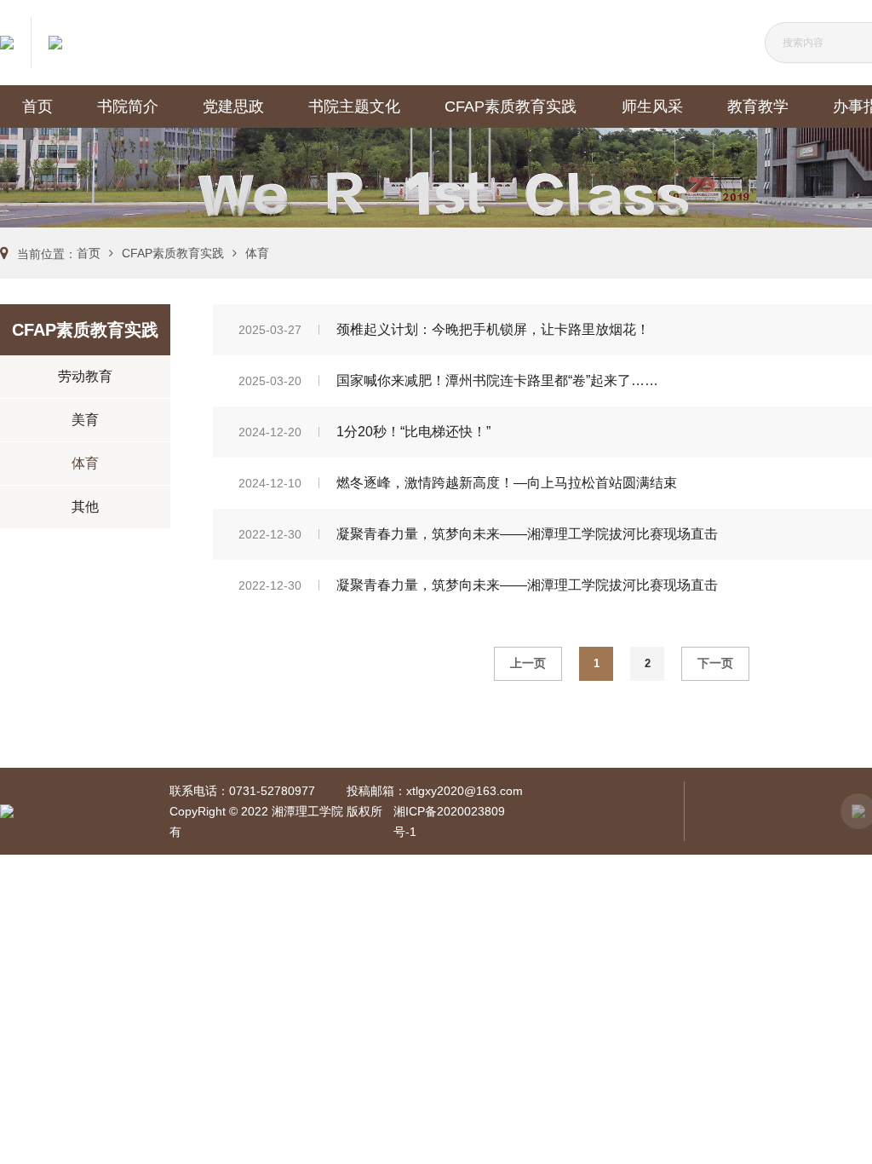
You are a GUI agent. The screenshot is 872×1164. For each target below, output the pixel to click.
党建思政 (233, 106)
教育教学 (758, 106)
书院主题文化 (354, 106)
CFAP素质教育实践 (511, 106)
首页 (37, 106)
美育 (85, 419)
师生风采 (652, 106)
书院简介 (127, 106)
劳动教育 (85, 376)
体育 (257, 253)
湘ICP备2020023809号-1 (449, 821)
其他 (85, 506)
